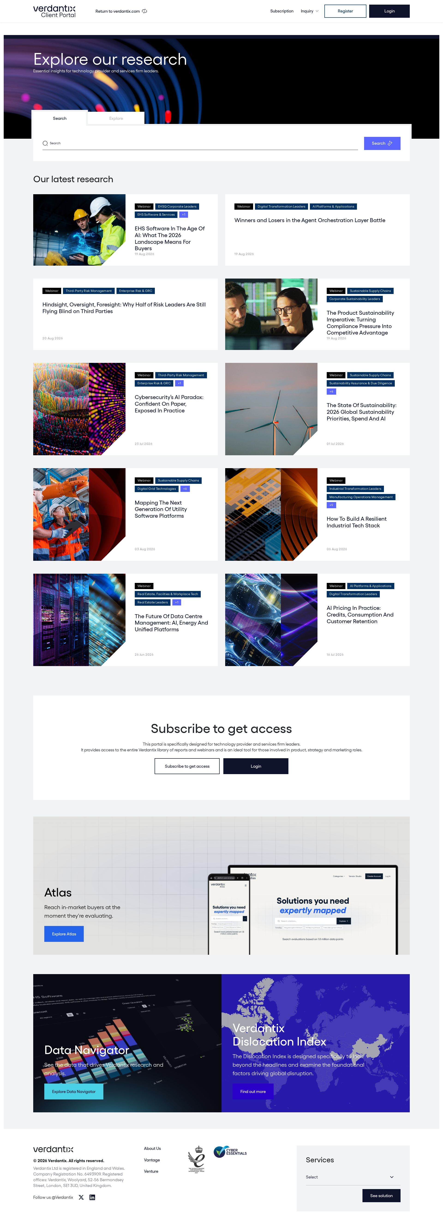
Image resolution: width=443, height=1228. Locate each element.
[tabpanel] (221, 143)
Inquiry (307, 11)
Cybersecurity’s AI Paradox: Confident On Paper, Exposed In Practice (169, 404)
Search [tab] (59, 118)
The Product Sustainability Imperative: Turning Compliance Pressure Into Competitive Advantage (360, 322)
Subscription (281, 11)
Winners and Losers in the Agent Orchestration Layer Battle (309, 220)
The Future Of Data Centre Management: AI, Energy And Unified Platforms (171, 623)
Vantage (152, 1159)
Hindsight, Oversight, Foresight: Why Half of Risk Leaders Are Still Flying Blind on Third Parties (124, 307)
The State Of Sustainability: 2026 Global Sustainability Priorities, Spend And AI (362, 412)
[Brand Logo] (54, 11)
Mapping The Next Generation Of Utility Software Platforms (161, 509)
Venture (151, 1171)
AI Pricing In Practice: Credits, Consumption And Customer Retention (360, 615)
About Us (152, 1148)
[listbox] (353, 1177)
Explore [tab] (116, 118)
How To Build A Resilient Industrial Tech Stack (357, 522)
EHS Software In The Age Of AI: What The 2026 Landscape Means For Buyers (169, 238)
